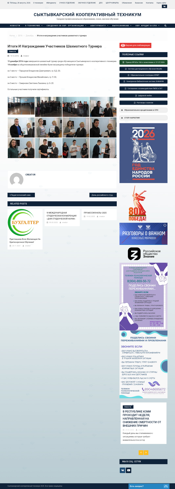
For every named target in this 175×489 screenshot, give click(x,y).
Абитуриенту (51, 3)
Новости (15, 26)
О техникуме (38, 3)
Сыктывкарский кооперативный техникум (87, 14)
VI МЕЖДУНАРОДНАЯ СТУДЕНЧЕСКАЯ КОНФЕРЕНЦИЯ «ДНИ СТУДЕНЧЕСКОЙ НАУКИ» (61, 216)
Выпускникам (120, 26)
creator (26, 56)
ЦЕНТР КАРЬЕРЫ (112, 3)
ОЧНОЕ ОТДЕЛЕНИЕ (67, 3)
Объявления (127, 3)
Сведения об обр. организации (65, 26)
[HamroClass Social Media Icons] (122, 470)
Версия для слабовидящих (137, 45)
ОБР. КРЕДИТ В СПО (146, 26)
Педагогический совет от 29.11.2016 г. (23, 195)
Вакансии (139, 3)
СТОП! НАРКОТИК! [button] (132, 118)
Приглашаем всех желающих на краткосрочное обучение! (25, 240)
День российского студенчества (104, 195)
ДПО (101, 3)
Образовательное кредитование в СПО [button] (141, 110)
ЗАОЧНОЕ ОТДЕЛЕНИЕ (87, 3)
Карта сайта (161, 3)
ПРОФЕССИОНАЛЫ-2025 (95, 213)
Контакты (149, 3)
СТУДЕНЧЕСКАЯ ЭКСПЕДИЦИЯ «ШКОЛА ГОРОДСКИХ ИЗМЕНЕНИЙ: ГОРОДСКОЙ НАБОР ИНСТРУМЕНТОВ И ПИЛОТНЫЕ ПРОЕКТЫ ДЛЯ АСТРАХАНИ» (143, 420)
